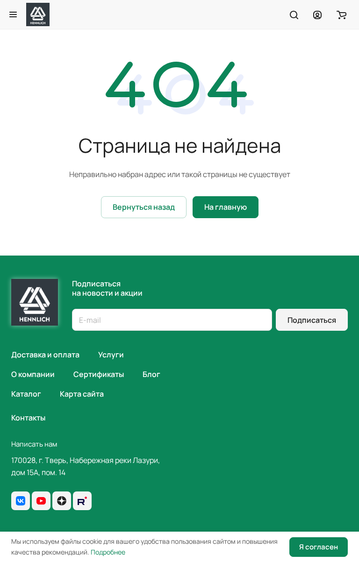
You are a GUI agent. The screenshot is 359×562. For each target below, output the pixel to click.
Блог (151, 374)
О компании (33, 374)
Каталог (26, 394)
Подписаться (311, 320)
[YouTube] (41, 500)
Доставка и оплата (45, 354)
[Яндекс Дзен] (61, 500)
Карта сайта (82, 394)
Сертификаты (98, 374)
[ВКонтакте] (20, 500)
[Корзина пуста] (341, 14)
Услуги (111, 354)
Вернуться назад (144, 207)
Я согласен (318, 547)
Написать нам (34, 444)
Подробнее (108, 552)
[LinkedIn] (82, 500)
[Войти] (317, 14)
